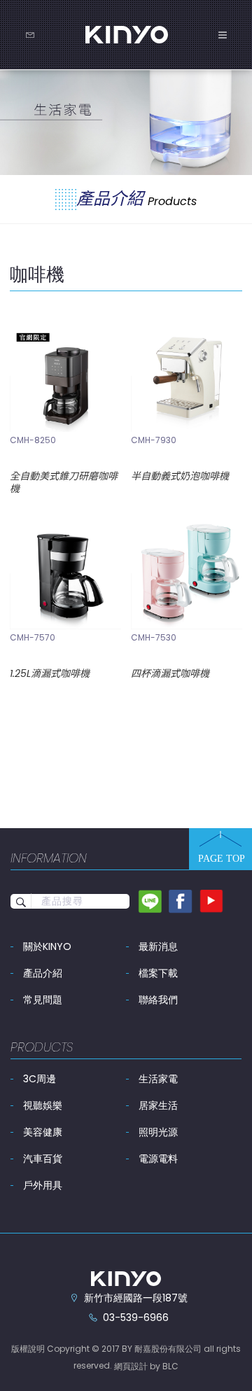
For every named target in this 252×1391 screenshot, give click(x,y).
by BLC (164, 1366)
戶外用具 (42, 1185)
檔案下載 (158, 973)
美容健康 (42, 1132)
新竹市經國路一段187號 (136, 1298)
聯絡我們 (158, 1000)
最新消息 (158, 946)
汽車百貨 (42, 1159)
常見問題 (42, 1000)
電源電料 (158, 1159)
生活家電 (158, 1079)
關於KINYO (47, 946)
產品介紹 (42, 973)
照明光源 (158, 1132)
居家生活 (158, 1105)
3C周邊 (39, 1079)
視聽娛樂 (42, 1105)
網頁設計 (131, 1366)
